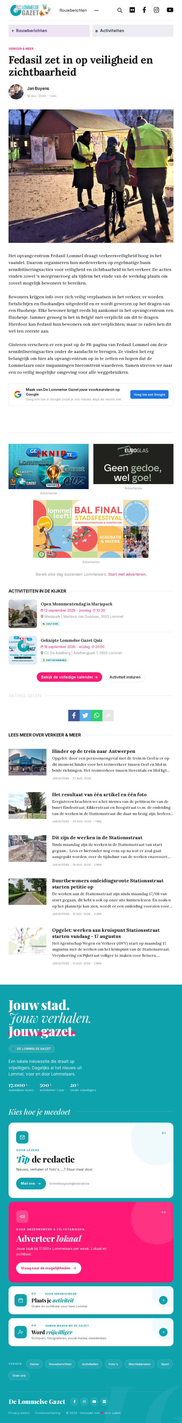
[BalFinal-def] (91, 529)
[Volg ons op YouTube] (170, 10)
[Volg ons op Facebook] (144, 10)
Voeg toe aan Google (149, 394)
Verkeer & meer (21, 48)
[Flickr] (104, 1402)
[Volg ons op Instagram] (156, 10)
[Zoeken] (119, 10)
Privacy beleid (19, 1413)
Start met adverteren (127, 574)
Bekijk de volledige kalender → (69, 677)
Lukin (116, 1413)
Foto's (113, 1364)
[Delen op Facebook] (74, 715)
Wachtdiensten (139, 1364)
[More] (96, 10)
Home (34, 1364)
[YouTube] (94, 1402)
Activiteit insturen (125, 677)
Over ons (19, 1375)
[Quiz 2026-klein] (49, 466)
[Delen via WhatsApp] (96, 715)
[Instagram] (84, 1402)
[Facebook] (74, 1402)
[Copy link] (108, 715)
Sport (165, 1364)
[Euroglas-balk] (133, 464)
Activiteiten (90, 1364)
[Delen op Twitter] (85, 715)
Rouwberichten (73, 10)
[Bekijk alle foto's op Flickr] (132, 10)
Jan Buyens (38, 88)
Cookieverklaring (47, 1413)
